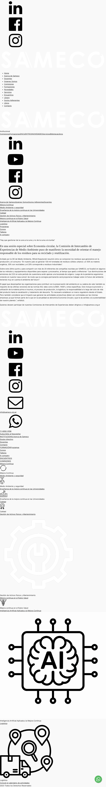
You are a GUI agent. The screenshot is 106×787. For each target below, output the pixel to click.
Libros (6, 103)
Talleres (3, 232)
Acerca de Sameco (11, 76)
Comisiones (9, 84)
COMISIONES (5, 461)
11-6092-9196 (5, 431)
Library (7, 98)
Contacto (8, 106)
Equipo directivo (6, 439)
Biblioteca (54, 134)
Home (6, 73)
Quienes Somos (10, 81)
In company (4, 235)
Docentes (8, 79)
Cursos (3, 229)
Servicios (8, 92)
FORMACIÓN (5, 447)
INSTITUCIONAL (6, 437)
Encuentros (8, 95)
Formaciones (9, 87)
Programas (4, 227)
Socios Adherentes (12, 100)
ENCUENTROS (26, 134)
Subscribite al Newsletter (10, 434)
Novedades (8, 90)
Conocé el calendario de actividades (15, 783)
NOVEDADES (37, 134)
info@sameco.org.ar (8, 412)
